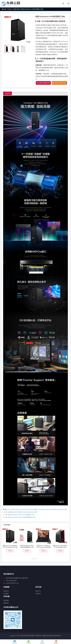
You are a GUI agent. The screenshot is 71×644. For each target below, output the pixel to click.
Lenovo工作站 (23, 509)
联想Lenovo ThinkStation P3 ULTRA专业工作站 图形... (10, 547)
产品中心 (9, 9)
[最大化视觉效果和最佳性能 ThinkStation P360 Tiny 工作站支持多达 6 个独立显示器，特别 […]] (26, 536)
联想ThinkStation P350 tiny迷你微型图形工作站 (21, 517)
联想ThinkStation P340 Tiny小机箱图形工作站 (21, 514)
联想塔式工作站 (21, 512)
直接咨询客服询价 (60, 83)
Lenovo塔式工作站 (13, 509)
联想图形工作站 (12, 512)
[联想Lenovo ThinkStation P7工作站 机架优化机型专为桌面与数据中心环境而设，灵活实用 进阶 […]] (60, 536)
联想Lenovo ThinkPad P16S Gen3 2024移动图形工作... (43, 547)
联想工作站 (16, 9)
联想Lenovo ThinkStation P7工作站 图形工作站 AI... (60, 547)
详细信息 (10, 550)
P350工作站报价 (33, 509)
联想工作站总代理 (32, 512)
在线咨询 (28, 643)
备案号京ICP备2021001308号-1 (51, 635)
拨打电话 (56, 643)
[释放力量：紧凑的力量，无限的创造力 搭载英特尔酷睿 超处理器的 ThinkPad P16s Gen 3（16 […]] (43, 536)
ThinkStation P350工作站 (45, 509)
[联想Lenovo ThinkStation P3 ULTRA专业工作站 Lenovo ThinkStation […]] (10, 536)
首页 (4, 9)
